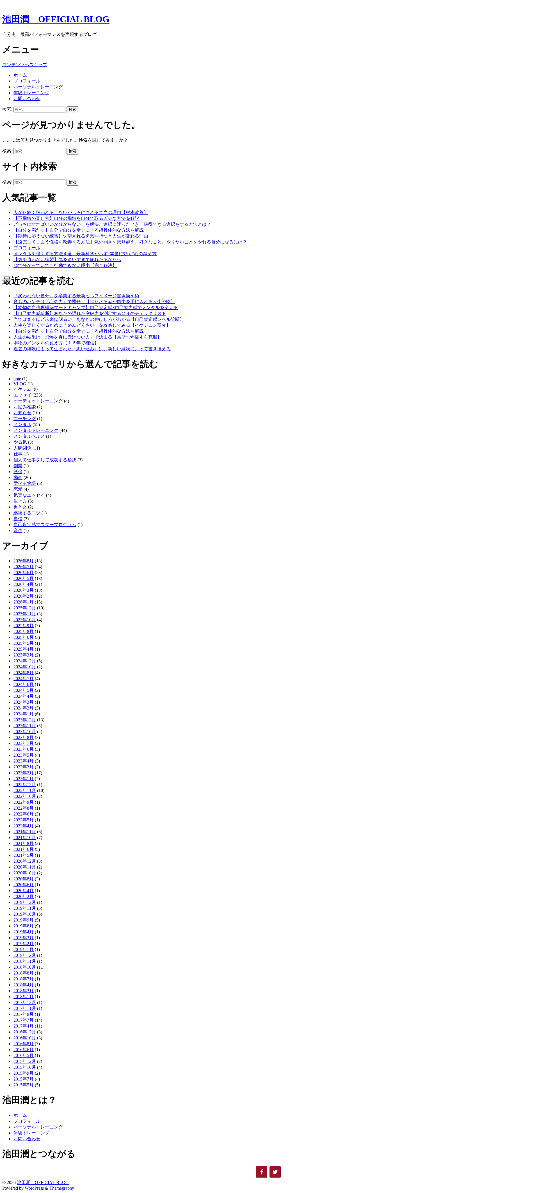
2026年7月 (23, 566)
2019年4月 (23, 931)
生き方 (20, 501)
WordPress (34, 1188)
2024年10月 (24, 666)
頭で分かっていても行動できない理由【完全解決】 (65, 265)
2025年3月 (23, 655)
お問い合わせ (26, 98)
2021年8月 (23, 843)
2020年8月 (23, 878)
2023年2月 (23, 772)
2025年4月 (23, 649)
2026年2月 (23, 596)
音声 (17, 530)
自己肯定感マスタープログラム (44, 524)
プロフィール (26, 81)
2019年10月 (24, 914)
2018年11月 (24, 961)
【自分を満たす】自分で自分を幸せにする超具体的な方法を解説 (78, 230)
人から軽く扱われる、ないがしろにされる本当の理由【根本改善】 (80, 212)
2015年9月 (23, 1073)
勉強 (17, 471)
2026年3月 (23, 590)
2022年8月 (23, 808)
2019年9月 (23, 920)
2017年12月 (24, 1002)
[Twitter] (275, 1172)
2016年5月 (23, 1055)
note (17, 378)
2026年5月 (23, 578)
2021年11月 (24, 831)
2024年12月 (24, 660)
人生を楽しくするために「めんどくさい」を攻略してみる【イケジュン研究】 (92, 325)
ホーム (20, 75)
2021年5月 (23, 855)
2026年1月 (23, 602)
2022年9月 (23, 802)
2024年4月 (23, 696)
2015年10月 (24, 1067)
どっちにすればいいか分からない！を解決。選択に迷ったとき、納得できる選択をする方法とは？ (112, 224)
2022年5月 (23, 819)
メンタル (22, 424)
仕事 (17, 454)
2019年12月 (24, 902)
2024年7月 (23, 678)
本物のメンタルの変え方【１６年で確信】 (56, 342)
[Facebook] (261, 1172)
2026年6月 (23, 572)
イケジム (22, 389)
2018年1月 (23, 996)
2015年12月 (24, 1061)
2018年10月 (24, 967)
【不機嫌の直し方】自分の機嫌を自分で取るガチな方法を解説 (76, 218)
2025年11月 (24, 613)
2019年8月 (23, 925)
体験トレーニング (31, 92)
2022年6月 (23, 814)
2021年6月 (23, 849)
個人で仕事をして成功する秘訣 (44, 459)
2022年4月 (23, 825)
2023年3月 (23, 766)
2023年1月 (23, 778)
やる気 (20, 442)
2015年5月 (23, 1085)
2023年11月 (24, 725)
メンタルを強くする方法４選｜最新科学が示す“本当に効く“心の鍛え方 (85, 253)
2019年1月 (23, 949)
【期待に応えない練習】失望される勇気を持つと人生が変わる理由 (80, 236)
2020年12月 (24, 861)
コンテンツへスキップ (24, 64)
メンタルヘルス (29, 436)
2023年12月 (24, 719)
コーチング (24, 418)
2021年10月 (24, 837)
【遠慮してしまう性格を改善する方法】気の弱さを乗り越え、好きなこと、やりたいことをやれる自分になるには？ (130, 241)
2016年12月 (24, 1032)
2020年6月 (23, 884)
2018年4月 (23, 984)
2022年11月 (24, 790)
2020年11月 (24, 867)
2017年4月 (23, 1026)
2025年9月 (23, 625)
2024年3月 (23, 702)
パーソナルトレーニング (38, 86)
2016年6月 (23, 1049)
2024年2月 (23, 708)
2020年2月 (23, 896)
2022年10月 (24, 796)
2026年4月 (23, 584)
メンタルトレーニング (35, 430)
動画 (17, 477)
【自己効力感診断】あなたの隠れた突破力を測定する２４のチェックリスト (89, 313)
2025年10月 (24, 619)
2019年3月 (23, 937)
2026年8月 (23, 560)
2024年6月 (23, 684)
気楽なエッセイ (29, 495)
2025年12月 (24, 607)
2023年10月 (24, 731)
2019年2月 (23, 943)
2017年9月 (23, 1014)
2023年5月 (23, 755)
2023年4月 (23, 761)
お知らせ (22, 412)
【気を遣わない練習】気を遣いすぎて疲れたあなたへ (67, 259)
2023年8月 (23, 737)
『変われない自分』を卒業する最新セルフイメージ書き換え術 (76, 295)
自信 (17, 518)
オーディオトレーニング (38, 401)
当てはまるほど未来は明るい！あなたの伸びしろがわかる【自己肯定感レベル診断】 (98, 319)
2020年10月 (24, 872)
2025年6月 (23, 637)
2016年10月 (24, 1037)
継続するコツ (26, 512)
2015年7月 (23, 1079)
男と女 (20, 507)
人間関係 (22, 448)
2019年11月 (24, 908)
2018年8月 (23, 973)
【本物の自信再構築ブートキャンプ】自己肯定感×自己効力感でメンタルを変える (95, 307)
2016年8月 (23, 1043)
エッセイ (22, 395)
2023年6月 (23, 749)
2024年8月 (23, 672)
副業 (17, 465)
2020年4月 (23, 890)
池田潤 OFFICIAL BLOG (55, 19)
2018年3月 (23, 990)
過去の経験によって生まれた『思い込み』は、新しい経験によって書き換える (92, 348)
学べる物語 (24, 483)
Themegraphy (61, 1188)
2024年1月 (23, 713)
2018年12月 (24, 955)
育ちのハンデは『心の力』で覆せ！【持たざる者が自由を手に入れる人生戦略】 (94, 301)
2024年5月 (23, 690)
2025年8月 (23, 631)
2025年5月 (23, 643)
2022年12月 (24, 784)
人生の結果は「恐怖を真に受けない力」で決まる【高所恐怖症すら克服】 (87, 337)
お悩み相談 (24, 406)
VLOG (19, 383)
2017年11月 (24, 1008)
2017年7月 (23, 1020)
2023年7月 (23, 743)
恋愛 (17, 489)
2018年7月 (23, 978)
